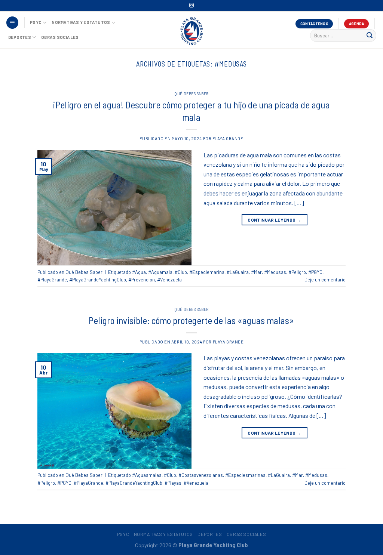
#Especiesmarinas (245, 475)
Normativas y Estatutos (81, 22)
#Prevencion (141, 280)
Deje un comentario (325, 280)
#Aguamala (160, 272)
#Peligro (297, 272)
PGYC (36, 22)
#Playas (173, 483)
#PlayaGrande (52, 280)
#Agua (139, 272)
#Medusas (275, 272)
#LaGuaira (238, 272)
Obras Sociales (60, 37)
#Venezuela (169, 280)
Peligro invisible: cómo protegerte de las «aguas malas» (191, 320)
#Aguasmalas (147, 475)
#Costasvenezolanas (200, 475)
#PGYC (315, 272)
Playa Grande (227, 138)
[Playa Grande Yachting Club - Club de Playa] (191, 30)
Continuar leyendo (274, 219)
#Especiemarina (206, 272)
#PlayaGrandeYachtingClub (97, 280)
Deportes (19, 37)
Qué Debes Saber (191, 93)
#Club (181, 272)
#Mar (256, 272)
